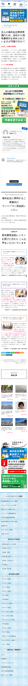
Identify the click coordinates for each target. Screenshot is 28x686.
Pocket (17, 352)
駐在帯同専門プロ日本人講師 (9, 521)
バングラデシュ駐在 (9, 640)
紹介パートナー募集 (6, 675)
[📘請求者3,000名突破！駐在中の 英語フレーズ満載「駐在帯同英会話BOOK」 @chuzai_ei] (7, 175)
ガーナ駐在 (7, 632)
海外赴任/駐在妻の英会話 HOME (10, 25)
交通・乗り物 (7, 568)
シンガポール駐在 (9, 616)
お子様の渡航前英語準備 (8, 517)
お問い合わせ (5, 534)
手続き (5, 564)
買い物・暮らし (8, 556)
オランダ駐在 (7, 591)
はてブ (8, 352)
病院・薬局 (7, 552)
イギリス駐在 (7, 583)
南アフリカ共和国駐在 (10, 636)
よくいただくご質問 (6, 27)
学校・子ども (7, 548)
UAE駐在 (6, 624)
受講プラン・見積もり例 (8, 509)
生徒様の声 (4, 525)
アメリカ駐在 (7, 579)
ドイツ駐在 (7, 587)
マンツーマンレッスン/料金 (8, 505)
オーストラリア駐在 (9, 620)
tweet (3, 352)
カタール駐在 (7, 628)
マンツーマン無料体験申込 (8, 513)
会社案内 (3, 659)
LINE (12, 352)
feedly (3, 355)
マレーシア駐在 (8, 603)
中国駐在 (6, 599)
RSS (22, 352)
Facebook (9, 355)
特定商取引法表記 (6, 667)
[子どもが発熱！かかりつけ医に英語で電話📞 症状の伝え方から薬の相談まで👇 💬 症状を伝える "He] (20, 167)
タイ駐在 (6, 595)
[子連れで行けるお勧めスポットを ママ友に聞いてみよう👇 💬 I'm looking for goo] (7, 167)
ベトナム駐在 (7, 607)
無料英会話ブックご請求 (9, 544)
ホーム (3, 654)
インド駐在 (7, 644)
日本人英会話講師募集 (7, 671)
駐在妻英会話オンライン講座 (9, 501)
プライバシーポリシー (7, 663)
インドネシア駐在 (9, 612)
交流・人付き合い (9, 560)
